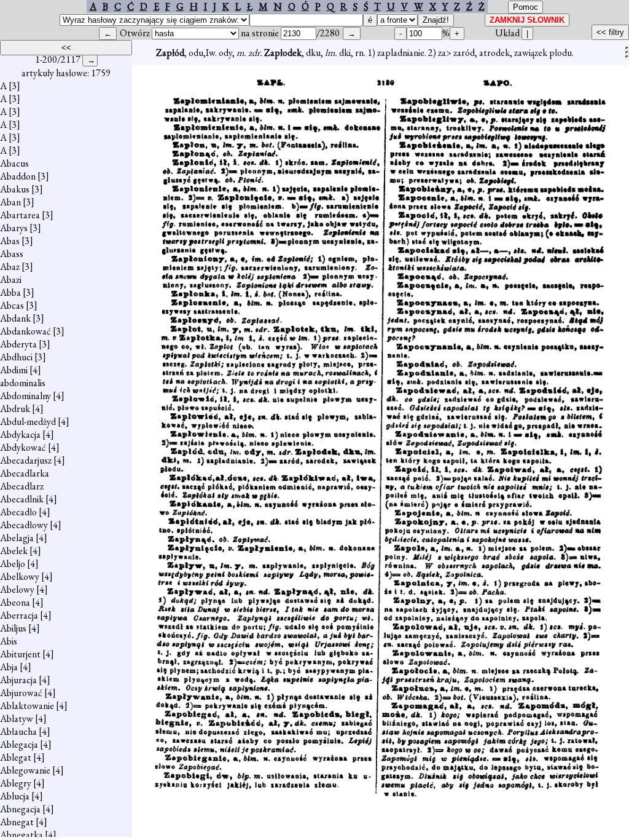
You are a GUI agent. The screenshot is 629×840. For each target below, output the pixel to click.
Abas (10, 240)
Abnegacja (20, 808)
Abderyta (18, 344)
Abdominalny (25, 395)
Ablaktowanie (27, 705)
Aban (10, 202)
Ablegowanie (25, 770)
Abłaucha (18, 731)
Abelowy (17, 589)
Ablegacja (19, 744)
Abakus (14, 189)
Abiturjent (20, 654)
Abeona (15, 602)
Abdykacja (20, 434)
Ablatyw (16, 718)
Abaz (10, 266)
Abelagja (17, 537)
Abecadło (18, 511)
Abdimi (14, 369)
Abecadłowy (24, 524)
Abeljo (12, 563)
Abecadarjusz (26, 460)
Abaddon (18, 176)
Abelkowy (19, 576)
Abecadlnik (22, 499)
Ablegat (15, 757)
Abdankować (25, 331)
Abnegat (17, 821)
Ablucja (14, 796)
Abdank (15, 318)
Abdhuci (16, 357)
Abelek (14, 550)
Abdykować (23, 447)
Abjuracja (18, 679)
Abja (9, 666)
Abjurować (21, 692)
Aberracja (19, 615)
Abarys (14, 227)
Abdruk (15, 408)
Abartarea (20, 214)
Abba (10, 292)
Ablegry (15, 783)
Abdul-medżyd (28, 421)
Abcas (12, 305)
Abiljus (13, 628)
